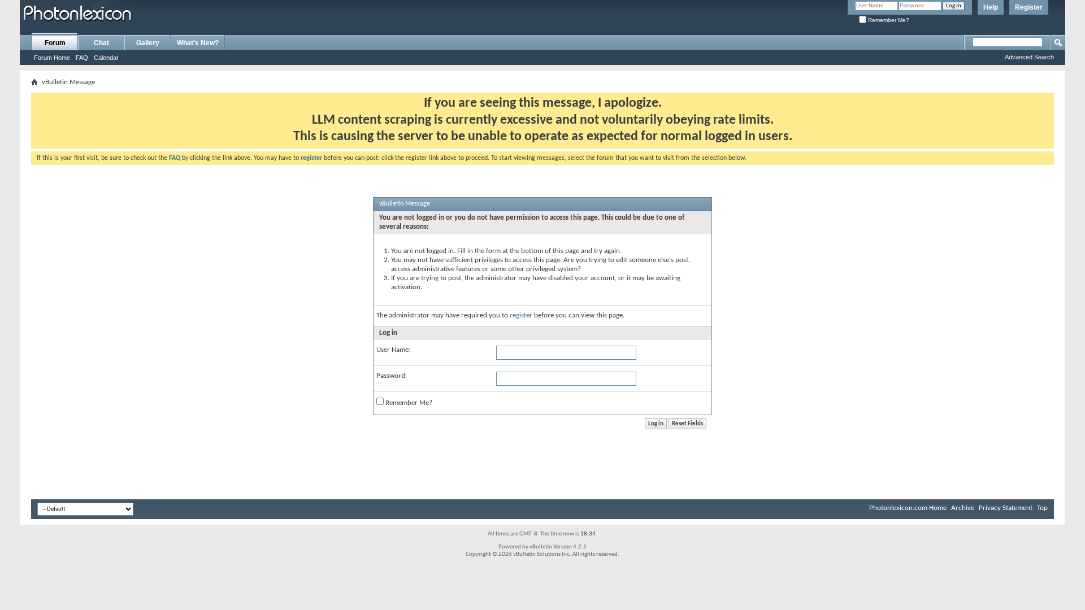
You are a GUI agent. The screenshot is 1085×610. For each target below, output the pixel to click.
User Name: (393, 350)
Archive (962, 508)
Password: (391, 376)
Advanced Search (1029, 57)
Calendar (106, 57)
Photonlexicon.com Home (908, 508)
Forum (55, 43)
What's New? (198, 43)
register (521, 315)
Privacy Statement (1005, 508)
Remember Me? (887, 20)
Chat (101, 43)
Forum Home (52, 57)
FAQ (82, 57)
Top (1042, 508)
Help (990, 7)
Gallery (147, 43)
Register (1029, 7)
